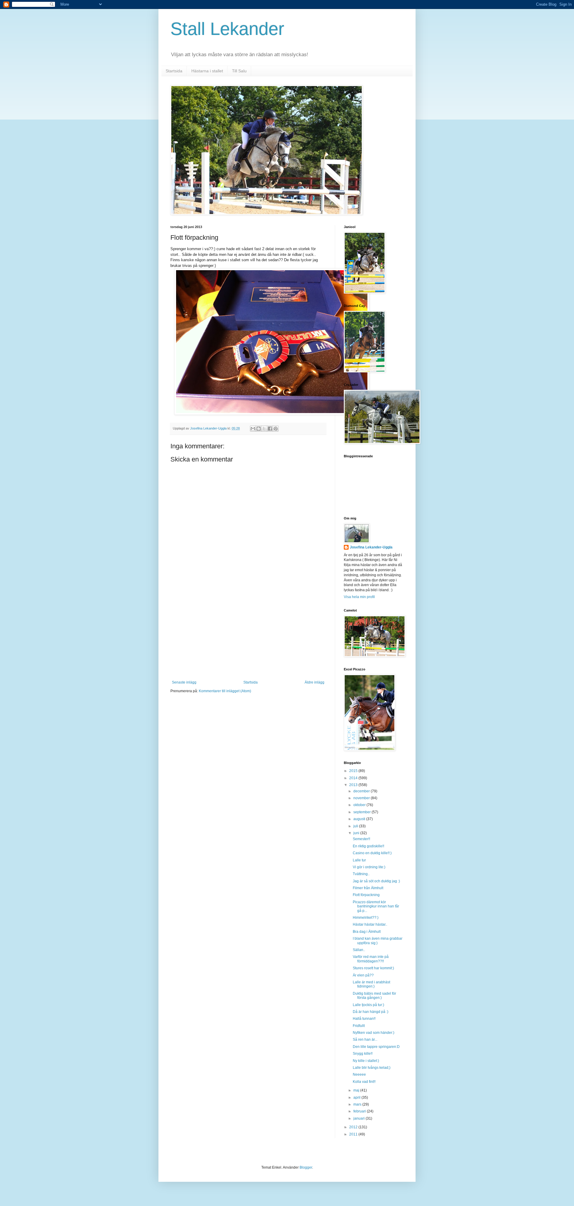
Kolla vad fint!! (364, 1082)
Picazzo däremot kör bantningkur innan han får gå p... (376, 906)
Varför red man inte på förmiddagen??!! (371, 959)
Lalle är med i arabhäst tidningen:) (371, 984)
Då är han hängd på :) (370, 1012)
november (362, 798)
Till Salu (239, 70)
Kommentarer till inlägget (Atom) (225, 691)
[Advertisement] (248, 635)
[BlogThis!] (259, 429)
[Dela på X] (264, 429)
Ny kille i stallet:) (366, 1061)
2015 (353, 771)
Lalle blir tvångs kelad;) (371, 1068)
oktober (360, 805)
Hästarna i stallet (207, 70)
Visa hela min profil (359, 597)
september (362, 812)
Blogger (306, 1167)
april (357, 1097)
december (362, 791)
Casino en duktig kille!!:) (372, 853)
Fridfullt (359, 1026)
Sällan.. (359, 950)
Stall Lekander (227, 29)
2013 (353, 785)
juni (356, 833)
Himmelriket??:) (365, 917)
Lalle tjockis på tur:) (368, 1005)
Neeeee (359, 1074)
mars (357, 1104)
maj (356, 1090)
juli (356, 826)
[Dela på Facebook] (270, 429)
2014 (353, 778)
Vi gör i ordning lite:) (369, 867)
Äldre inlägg (314, 682)
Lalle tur (359, 860)
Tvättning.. (361, 874)
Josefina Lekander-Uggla (371, 547)
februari (360, 1111)
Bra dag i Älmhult (367, 932)
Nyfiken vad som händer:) (373, 1033)
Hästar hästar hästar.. (370, 924)
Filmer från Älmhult (368, 888)
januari (359, 1118)
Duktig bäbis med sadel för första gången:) (374, 995)
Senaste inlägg (184, 682)
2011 (353, 1134)
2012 (353, 1127)
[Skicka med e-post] (253, 429)
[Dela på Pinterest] (276, 429)
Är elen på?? (363, 975)
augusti (359, 819)
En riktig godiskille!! (368, 846)
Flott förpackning (366, 895)
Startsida (174, 70)
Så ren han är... (365, 1039)
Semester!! (361, 839)
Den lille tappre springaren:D (376, 1047)
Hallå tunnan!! (364, 1019)
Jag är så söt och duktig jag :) (376, 881)
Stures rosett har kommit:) (373, 968)
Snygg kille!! (363, 1053)
